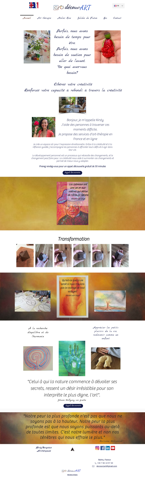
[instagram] (97, 448)
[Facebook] (102, 448)
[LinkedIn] (108, 448)
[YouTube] (113, 448)
